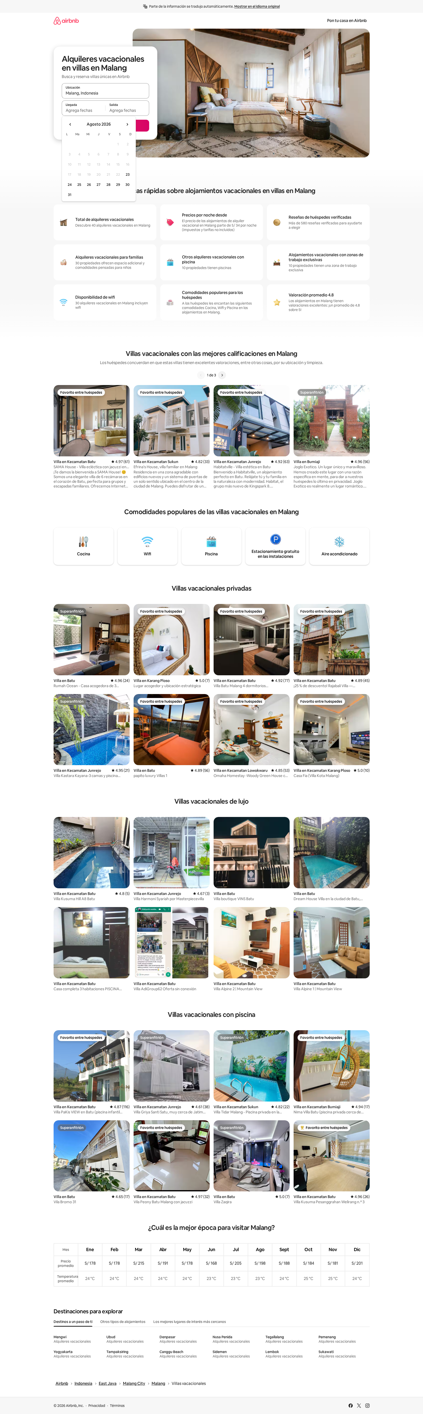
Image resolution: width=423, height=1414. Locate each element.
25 (79, 184)
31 (69, 195)
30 (127, 184)
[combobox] (105, 93)
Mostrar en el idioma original (257, 6)
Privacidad (96, 1405)
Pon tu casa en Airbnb (347, 20)
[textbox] (83, 110)
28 (108, 184)
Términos (117, 1405)
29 (118, 184)
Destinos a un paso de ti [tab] (73, 1321)
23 (128, 174)
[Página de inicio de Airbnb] (66, 20)
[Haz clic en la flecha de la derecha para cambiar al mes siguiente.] (127, 124)
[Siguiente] (222, 375)
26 (89, 184)
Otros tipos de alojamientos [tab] (122, 1321)
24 (70, 184)
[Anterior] (201, 375)
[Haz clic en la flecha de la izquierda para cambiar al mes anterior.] (70, 124)
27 (99, 184)
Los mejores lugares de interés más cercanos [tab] (189, 1321)
